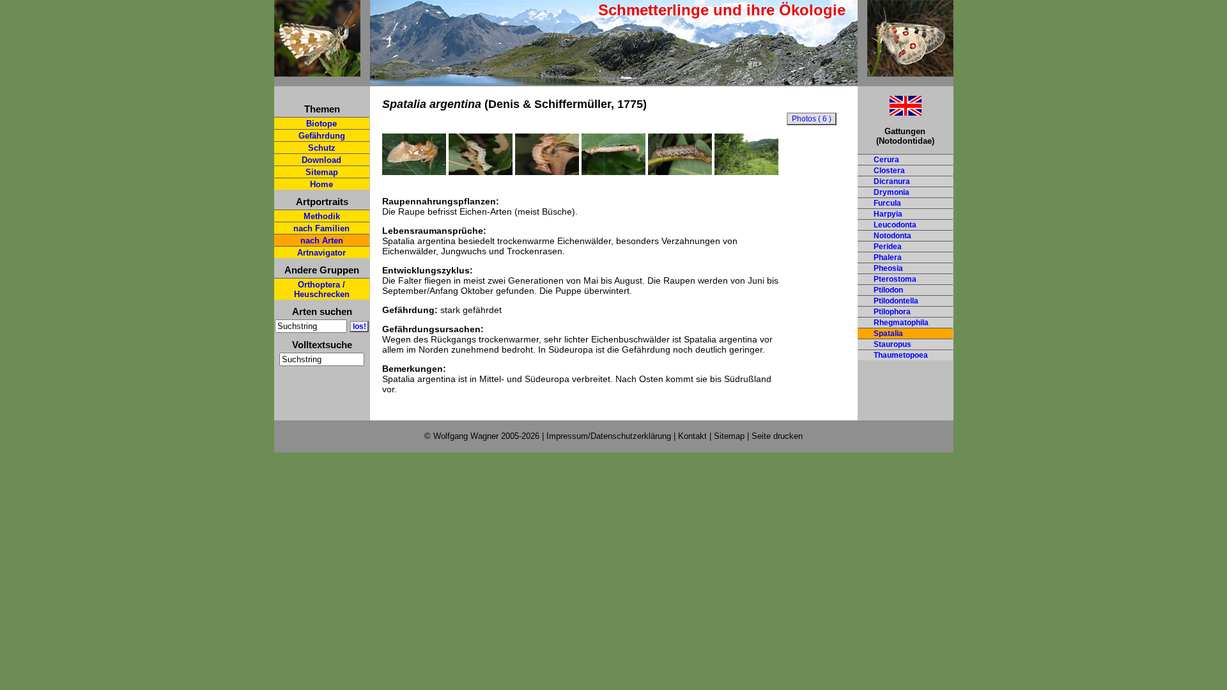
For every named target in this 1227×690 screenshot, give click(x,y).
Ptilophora (892, 311)
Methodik (322, 216)
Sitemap (321, 172)
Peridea (888, 246)
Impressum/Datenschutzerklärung (608, 436)
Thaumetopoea (901, 355)
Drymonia (891, 192)
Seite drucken (777, 436)
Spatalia (888, 333)
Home (321, 184)
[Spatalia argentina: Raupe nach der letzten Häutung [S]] (547, 172)
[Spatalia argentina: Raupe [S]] (613, 172)
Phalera (888, 257)
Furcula (887, 203)
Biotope (321, 123)
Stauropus (892, 344)
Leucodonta (895, 224)
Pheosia (888, 268)
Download (321, 160)
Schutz (322, 148)
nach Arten (321, 240)
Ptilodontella (896, 300)
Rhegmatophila (901, 322)
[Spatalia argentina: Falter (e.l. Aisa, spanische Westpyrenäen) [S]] (414, 172)
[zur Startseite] (317, 71)
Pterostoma (895, 279)
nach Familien (321, 228)
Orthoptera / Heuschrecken (322, 289)
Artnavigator (321, 252)
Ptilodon (888, 290)
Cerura (886, 159)
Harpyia (888, 214)
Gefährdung (321, 136)
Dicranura (892, 181)
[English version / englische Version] (890, 112)
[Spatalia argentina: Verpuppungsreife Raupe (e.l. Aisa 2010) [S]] (680, 172)
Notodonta (892, 235)
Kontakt (692, 436)
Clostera (889, 170)
